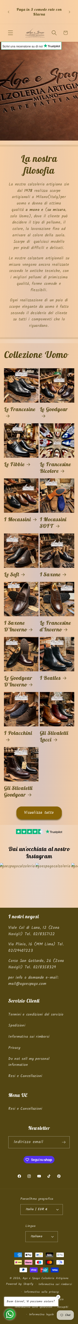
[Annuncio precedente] (8, 12)
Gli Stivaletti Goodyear (18, 791)
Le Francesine (19, 409)
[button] (10, 33)
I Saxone (50, 574)
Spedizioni (16, 1025)
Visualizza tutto (39, 813)
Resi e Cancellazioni (25, 1076)
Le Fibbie (14, 464)
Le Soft (11, 574)
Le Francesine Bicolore (55, 467)
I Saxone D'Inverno (15, 626)
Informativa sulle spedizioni (34, 1307)
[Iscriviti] (63, 1142)
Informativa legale (41, 1314)
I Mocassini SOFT (53, 522)
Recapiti (62, 1307)
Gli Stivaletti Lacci (54, 736)
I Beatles (50, 678)
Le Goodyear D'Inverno (18, 681)
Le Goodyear (54, 409)
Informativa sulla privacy (41, 1292)
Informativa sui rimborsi (29, 1037)
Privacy (14, 1048)
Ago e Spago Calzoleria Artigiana (46, 1278)
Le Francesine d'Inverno (55, 626)
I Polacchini (18, 733)
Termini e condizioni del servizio (35, 1014)
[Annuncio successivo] (69, 12)
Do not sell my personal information (28, 1062)
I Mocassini (17, 519)
